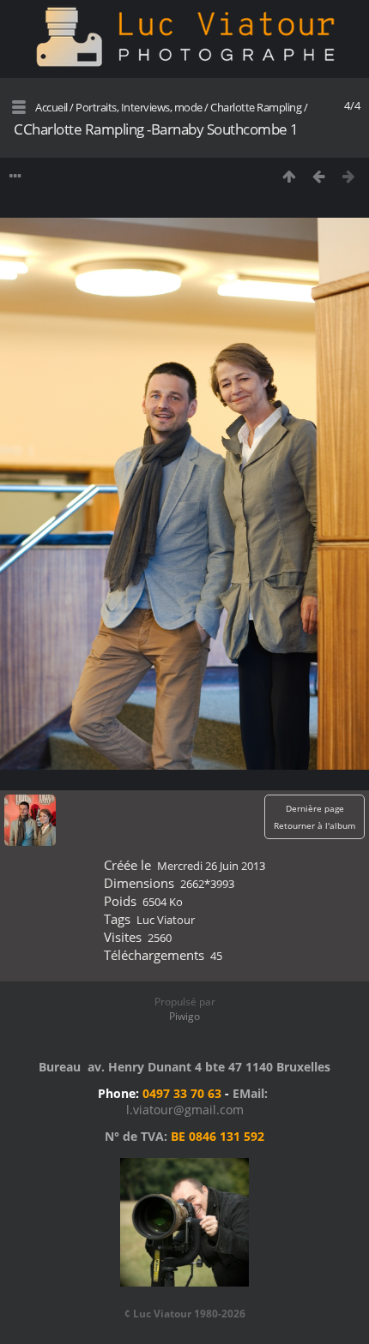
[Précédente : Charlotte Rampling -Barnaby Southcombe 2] (319, 176)
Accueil (51, 107)
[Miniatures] (289, 176)
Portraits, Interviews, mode (139, 107)
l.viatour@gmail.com (185, 1109)
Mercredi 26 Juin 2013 (211, 865)
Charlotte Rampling (255, 107)
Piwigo (184, 1016)
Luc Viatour (165, 919)
